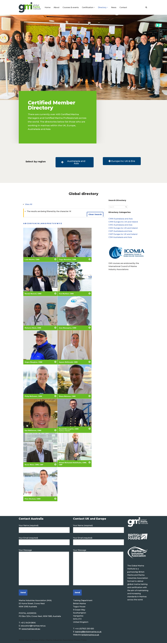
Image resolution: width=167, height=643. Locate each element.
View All (28, 204)
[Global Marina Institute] (30, 7)
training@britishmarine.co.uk (88, 632)
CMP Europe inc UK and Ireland (122, 234)
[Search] (146, 7)
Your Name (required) (28, 525)
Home (47, 7)
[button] (94, 7)
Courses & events (71, 7)
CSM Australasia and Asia (120, 237)
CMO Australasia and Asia (120, 225)
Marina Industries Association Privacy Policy (66, 640)
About (56, 7)
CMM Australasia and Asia (120, 219)
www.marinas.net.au (31, 629)
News (113, 7)
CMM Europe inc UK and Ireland (123, 222)
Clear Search (95, 214)
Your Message (25, 550)
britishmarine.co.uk (90, 635)
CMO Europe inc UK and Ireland (123, 228)
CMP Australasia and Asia (120, 231)
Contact (123, 7)
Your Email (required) (28, 538)
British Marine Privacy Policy (32, 640)
